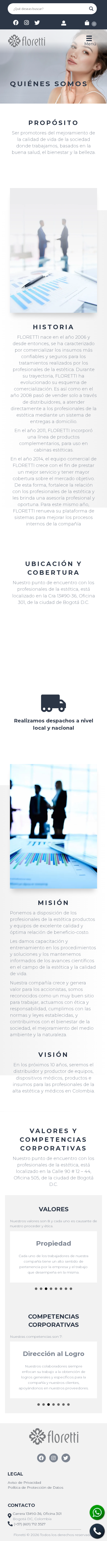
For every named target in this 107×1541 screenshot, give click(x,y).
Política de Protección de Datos (35, 1487)
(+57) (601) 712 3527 (30, 1524)
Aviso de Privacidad (24, 1482)
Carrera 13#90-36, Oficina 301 (37, 1513)
